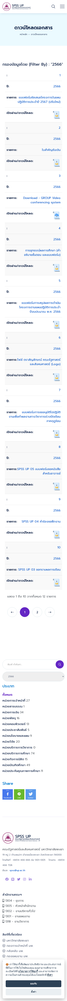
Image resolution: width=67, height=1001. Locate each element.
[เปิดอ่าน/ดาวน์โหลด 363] (56, 267)
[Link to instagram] (24, 879)
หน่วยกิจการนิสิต (15, 759)
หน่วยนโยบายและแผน (17, 735)
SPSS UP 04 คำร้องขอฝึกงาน (41, 521)
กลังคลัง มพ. (14, 951)
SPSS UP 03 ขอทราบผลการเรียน (39, 569)
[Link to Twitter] (18, 879)
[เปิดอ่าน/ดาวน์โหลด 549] (56, 114)
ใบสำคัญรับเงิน (51, 150)
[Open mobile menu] (62, 6)
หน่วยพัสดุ (11, 718)
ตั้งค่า (50, 974)
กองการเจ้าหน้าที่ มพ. (19, 945)
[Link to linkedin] (30, 879)
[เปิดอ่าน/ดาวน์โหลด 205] (56, 534)
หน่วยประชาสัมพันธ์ (15, 730)
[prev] (12, 612)
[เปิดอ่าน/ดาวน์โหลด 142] (56, 162)
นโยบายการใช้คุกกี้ (28, 971)
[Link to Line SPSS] (12, 879)
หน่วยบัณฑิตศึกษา (16, 765)
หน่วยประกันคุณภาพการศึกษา (22, 771)
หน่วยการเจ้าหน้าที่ (16, 700)
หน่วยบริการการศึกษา (18, 753)
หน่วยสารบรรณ (13, 706)
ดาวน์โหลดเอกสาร (39, 34)
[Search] (60, 664)
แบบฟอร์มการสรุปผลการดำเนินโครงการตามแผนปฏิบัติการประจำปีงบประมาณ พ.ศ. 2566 (39, 307)
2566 (56, 86)
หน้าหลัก (23, 34)
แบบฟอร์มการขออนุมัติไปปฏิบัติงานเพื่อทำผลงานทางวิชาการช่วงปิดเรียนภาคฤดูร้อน (34, 416)
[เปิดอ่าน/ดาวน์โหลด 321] (56, 324)
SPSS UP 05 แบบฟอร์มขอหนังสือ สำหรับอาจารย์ (38, 471)
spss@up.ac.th (17, 870)
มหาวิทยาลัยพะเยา (17, 940)
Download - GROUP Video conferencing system (41, 200)
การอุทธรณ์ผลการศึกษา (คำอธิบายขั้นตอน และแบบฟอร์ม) (42, 252)
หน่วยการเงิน (13, 712)
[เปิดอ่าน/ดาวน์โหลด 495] (56, 215)
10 (58, 547)
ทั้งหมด (7, 694)
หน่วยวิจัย (11, 741)
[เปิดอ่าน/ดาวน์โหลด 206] (56, 486)
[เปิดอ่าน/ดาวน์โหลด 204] (56, 582)
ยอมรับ (33, 983)
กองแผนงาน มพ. (16, 956)
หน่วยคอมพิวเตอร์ (15, 724)
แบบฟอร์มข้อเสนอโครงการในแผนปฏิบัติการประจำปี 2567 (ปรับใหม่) (39, 99)
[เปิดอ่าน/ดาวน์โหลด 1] (56, 377)
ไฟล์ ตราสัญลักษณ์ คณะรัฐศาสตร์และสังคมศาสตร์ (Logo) (38, 361)
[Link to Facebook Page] (7, 879)
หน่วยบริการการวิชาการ (18, 747)
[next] (50, 612)
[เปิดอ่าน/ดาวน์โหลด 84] (56, 434)
